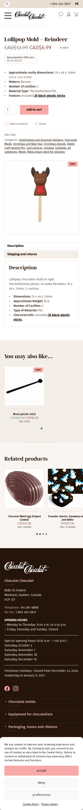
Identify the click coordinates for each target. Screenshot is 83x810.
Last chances (34, 148)
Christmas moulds (55, 144)
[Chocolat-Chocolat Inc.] (30, 15)
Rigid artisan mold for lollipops (46, 152)
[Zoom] (41, 197)
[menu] (8, 16)
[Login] (68, 16)
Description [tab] (15, 246)
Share (42, 124)
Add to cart (34, 109)
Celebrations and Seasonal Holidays (41, 140)
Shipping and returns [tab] (22, 254)
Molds (22, 152)
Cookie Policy (31, 804)
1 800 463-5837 (60, 4)
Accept (41, 770)
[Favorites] (61, 15)
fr (77, 4)
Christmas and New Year (27, 144)
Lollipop (49, 148)
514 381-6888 (30, 607)
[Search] (7, 4)
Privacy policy (49, 804)
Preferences (41, 795)
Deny (41, 782)
